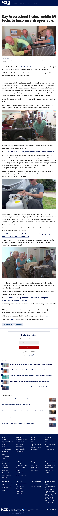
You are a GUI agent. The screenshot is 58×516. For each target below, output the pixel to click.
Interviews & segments (36, 486)
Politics (3, 448)
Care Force (4, 477)
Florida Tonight (5, 465)
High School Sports (35, 449)
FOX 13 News (14, 24)
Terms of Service (30, 355)
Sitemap (3, 458)
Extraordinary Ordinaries (50, 444)
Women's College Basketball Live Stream (50, 498)
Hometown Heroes (49, 442)
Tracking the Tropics (21, 449)
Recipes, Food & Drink (7, 474)
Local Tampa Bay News (7, 441)
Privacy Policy (30, 354)
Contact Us (18, 495)
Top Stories (4, 439)
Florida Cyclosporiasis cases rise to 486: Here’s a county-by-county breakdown (31, 375)
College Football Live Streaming (50, 487)
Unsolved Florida (5, 451)
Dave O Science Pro (49, 449)
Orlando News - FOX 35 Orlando (7, 483)
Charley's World (48, 441)
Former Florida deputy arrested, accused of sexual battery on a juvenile (29, 381)
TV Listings (18, 484)
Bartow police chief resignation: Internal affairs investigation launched (29, 387)
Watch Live (19, 462)
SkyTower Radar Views (21, 439)
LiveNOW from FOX (20, 467)
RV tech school (5, 58)
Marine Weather (20, 444)
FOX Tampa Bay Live (21, 475)
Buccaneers (33, 439)
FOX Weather (19, 453)
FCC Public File (19, 491)
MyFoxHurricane (20, 451)
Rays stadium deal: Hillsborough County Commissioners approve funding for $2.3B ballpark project (24, 398)
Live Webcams (19, 442)
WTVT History (19, 488)
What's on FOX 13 (49, 470)
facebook (45, 509)
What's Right (4, 463)
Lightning (33, 442)
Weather (19, 437)
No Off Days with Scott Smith (36, 445)
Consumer (4, 444)
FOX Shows (47, 469)
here (46, 316)
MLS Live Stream (49, 502)
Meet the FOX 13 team (21, 483)
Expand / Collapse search (55, 3)
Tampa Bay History (6, 475)
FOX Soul (18, 470)
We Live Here (6, 462)
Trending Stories (49, 467)
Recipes (47, 446)
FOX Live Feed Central (21, 472)
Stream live (33, 484)
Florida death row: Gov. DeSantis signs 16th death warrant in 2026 (27, 370)
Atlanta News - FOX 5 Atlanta (7, 489)
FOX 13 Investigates (6, 449)
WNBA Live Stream (49, 500)
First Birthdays (48, 448)
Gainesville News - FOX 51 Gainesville (7, 486)
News (3, 437)
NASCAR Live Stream (50, 491)
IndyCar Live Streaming (50, 493)
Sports (33, 437)
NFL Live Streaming (49, 484)
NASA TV (18, 474)
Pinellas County (21, 24)
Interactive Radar (20, 441)
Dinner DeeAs (5, 467)
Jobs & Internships (20, 486)
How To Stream (19, 463)
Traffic (46, 439)
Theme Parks (5, 470)
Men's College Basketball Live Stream (50, 495)
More (35, 3)
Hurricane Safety (20, 448)
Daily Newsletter (5, 456)
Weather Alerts (19, 446)
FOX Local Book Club (50, 465)
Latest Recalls (34, 465)
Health (3, 446)
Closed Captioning (20, 490)
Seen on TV (4, 453)
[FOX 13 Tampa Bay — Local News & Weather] (6, 3)
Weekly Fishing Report (36, 447)
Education (18, 324)
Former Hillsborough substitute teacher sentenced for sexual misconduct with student (21, 417)
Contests (47, 472)
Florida (3, 442)
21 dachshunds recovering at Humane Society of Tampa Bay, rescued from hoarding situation (23, 410)
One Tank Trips (5, 469)
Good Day (48, 437)
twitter (48, 509)
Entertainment (50, 462)
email (56, 509)
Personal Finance (35, 467)
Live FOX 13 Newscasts (21, 465)
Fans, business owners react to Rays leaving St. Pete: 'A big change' (17, 404)
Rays (32, 441)
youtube (53, 509)
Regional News (6, 481)
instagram (50, 509)
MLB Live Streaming (49, 489)
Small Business (34, 470)
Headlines (47, 463)
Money (33, 462)
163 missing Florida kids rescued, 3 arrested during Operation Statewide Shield (31, 364)
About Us (19, 481)
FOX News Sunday (6, 454)
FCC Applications (20, 493)
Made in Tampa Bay (6, 472)
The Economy (34, 469)
